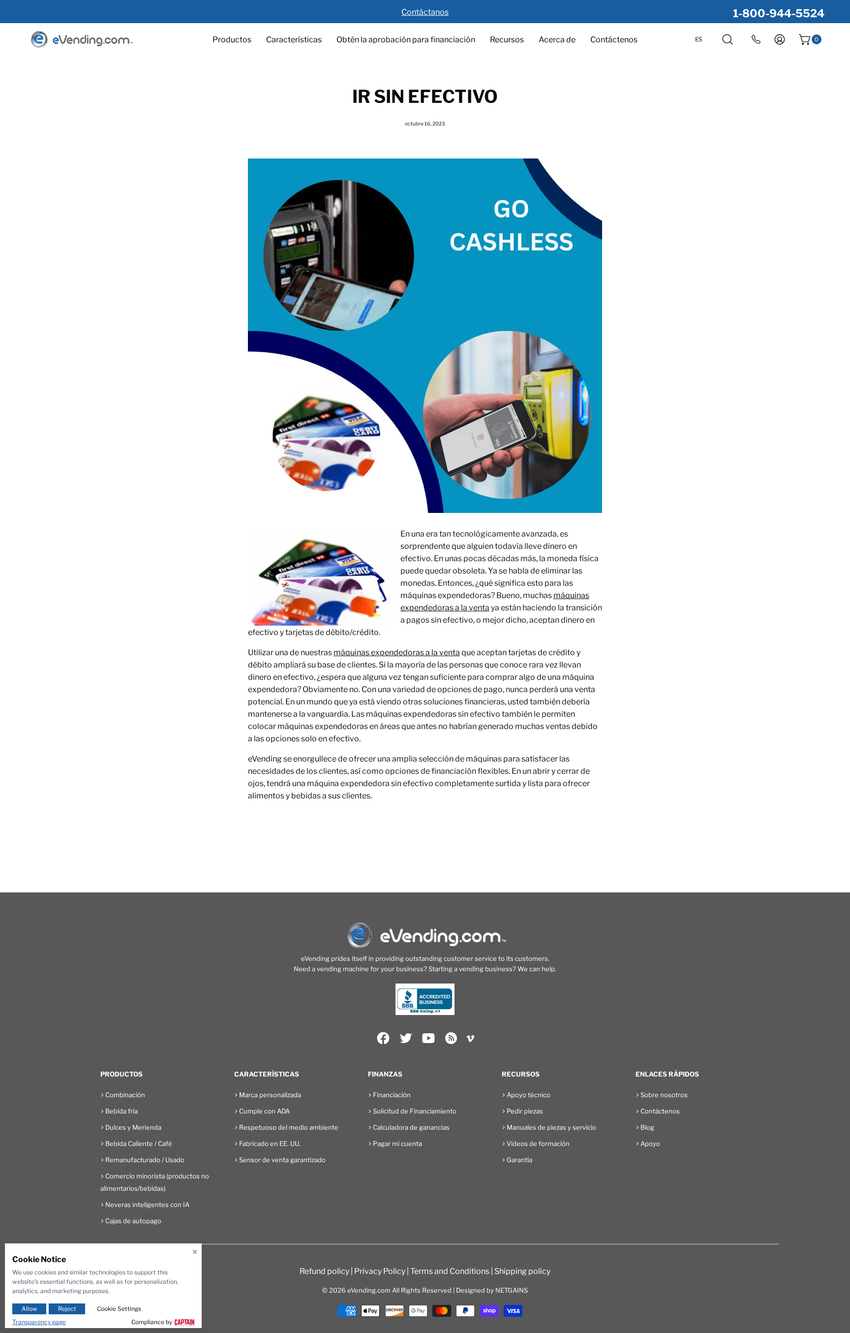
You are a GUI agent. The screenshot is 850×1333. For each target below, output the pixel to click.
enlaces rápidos (667, 1074)
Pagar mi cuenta (397, 1143)
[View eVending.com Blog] (451, 1038)
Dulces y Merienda (133, 1127)
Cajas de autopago (133, 1221)
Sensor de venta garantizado (282, 1160)
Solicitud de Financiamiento (414, 1111)
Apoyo (650, 1143)
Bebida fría (121, 1111)
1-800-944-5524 (778, 13)
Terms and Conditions (449, 1271)
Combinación (125, 1095)
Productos (231, 39)
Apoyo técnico (528, 1095)
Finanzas (385, 1074)
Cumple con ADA (264, 1111)
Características (294, 39)
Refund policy (324, 1271)
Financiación (392, 1095)
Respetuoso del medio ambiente (288, 1127)
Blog (647, 1127)
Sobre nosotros (664, 1095)
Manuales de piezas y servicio (551, 1127)
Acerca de (557, 39)
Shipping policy (522, 1271)
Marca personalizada (270, 1095)
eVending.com (369, 1290)
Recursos (507, 39)
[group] (425, 11)
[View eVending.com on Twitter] (405, 1038)
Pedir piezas (525, 1111)
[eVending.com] (81, 40)
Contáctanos (425, 12)
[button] (727, 39)
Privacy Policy (379, 1271)
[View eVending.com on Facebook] (383, 1038)
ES (698, 39)
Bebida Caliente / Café (138, 1143)
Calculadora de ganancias (411, 1127)
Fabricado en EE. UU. (270, 1143)
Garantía (519, 1160)
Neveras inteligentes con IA (147, 1204)
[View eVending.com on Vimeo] (470, 1040)
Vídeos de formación (538, 1143)
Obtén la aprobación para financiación (405, 39)
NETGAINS (511, 1290)
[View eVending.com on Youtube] (428, 1038)
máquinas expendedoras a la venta (397, 652)
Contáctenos (614, 39)
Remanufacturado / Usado (144, 1160)
